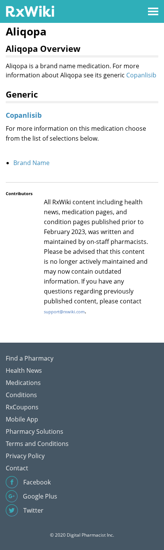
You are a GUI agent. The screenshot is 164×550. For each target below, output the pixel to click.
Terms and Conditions (37, 443)
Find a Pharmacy (29, 358)
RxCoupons (22, 407)
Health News (24, 370)
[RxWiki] (30, 11)
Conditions (21, 395)
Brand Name (31, 163)
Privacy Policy (25, 456)
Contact (17, 468)
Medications (23, 382)
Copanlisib (141, 75)
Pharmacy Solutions (34, 431)
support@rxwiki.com (64, 311)
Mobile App (22, 419)
